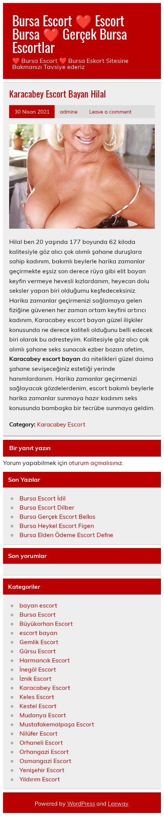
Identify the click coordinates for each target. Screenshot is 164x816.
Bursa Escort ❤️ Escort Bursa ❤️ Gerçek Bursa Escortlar (69, 33)
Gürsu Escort (37, 651)
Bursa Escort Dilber (46, 507)
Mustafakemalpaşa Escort (56, 724)
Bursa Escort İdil (42, 498)
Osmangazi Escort (45, 761)
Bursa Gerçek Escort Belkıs (57, 516)
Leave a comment (110, 111)
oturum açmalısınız (95, 463)
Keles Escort (36, 697)
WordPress (81, 803)
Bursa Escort (37, 614)
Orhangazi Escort (44, 751)
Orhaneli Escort (41, 742)
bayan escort (38, 605)
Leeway (118, 803)
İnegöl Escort (37, 669)
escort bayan (38, 632)
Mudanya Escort (42, 715)
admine (68, 111)
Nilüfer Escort (38, 733)
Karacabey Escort (61, 424)
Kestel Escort (37, 706)
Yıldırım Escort (39, 779)
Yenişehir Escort (41, 770)
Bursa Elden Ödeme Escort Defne (66, 535)
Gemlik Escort (38, 642)
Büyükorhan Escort (46, 623)
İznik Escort (35, 678)
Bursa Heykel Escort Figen (56, 525)
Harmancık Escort (44, 660)
